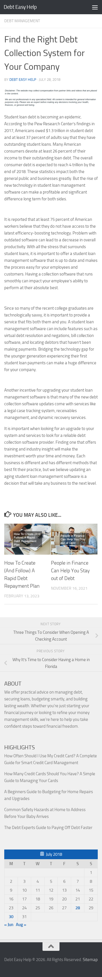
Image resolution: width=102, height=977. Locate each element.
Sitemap (90, 959)
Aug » (21, 924)
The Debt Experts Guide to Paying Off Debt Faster (48, 827)
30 (11, 916)
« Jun (8, 924)
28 (77, 907)
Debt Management (22, 20)
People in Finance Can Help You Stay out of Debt (70, 570)
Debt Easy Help (20, 7)
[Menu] (95, 7)
